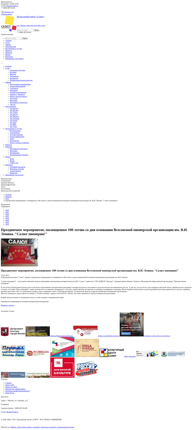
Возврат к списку (7, 305)
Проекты (8, 53)
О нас (7, 42)
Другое (12, 104)
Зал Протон (14, 117)
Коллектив (14, 78)
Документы (14, 76)
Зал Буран (13, 121)
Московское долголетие (14, 59)
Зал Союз (13, 127)
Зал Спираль (14, 119)
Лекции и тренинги (17, 94)
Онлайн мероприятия (18, 92)
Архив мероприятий (17, 86)
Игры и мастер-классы (18, 96)
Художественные (16, 135)
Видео (12, 161)
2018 (7, 220)
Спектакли (14, 88)
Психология (14, 141)
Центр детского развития (19, 143)
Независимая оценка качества (21, 80)
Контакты (9, 57)
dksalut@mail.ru (12, 6)
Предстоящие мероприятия (20, 84)
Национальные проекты (19, 155)
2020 (7, 214)
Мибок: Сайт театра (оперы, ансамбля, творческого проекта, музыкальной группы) (42, 427)
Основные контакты (17, 167)
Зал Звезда (14, 114)
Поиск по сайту (11, 387)
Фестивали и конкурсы (18, 102)
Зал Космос (14, 110)
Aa (3, 12)
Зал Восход (14, 108)
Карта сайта (9, 385)
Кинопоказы (14, 153)
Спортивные (15, 133)
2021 (7, 212)
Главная (8, 40)
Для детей (13, 98)
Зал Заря (13, 123)
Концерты (14, 90)
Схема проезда (15, 171)
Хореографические (17, 137)
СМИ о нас (14, 163)
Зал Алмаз (14, 112)
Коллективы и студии (13, 49)
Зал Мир (13, 125)
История (13, 72)
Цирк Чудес (9, 393)
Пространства (10, 47)
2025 (7, 216)
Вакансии (13, 173)
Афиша (8, 45)
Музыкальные (15, 131)
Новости (8, 51)
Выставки (13, 100)
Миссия (13, 74)
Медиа (7, 55)
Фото (12, 159)
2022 (7, 199)
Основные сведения (17, 70)
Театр (12, 139)
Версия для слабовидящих (15, 389)
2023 (7, 224)
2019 (7, 218)
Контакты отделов (17, 169)
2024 (7, 210)
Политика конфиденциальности (17, 391)
